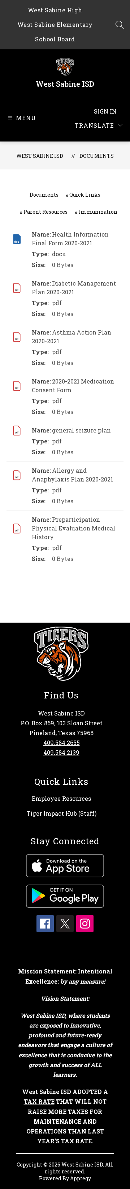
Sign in (105, 111)
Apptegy (80, 1178)
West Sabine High (55, 10)
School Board (55, 39)
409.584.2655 (61, 742)
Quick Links (84, 194)
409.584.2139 (61, 752)
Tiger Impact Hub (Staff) (61, 813)
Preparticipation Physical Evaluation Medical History (73, 528)
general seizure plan (81, 430)
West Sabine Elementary (55, 24)
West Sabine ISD (39, 155)
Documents (96, 155)
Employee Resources (61, 798)
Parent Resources (45, 211)
